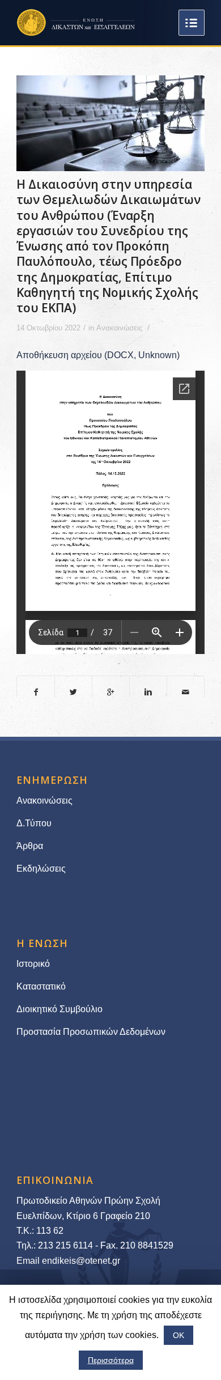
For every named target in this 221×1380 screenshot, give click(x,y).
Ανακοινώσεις (119, 328)
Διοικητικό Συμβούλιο (59, 1009)
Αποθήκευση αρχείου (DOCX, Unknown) (98, 355)
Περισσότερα (111, 1360)
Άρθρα (29, 846)
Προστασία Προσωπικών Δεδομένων (90, 1032)
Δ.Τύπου (34, 823)
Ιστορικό (33, 964)
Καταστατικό (42, 986)
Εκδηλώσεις (41, 868)
